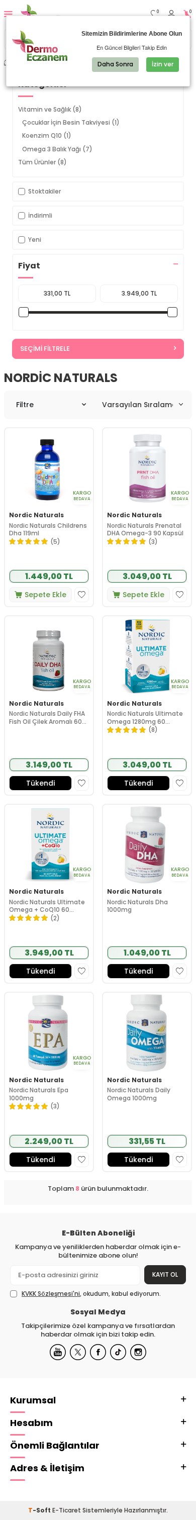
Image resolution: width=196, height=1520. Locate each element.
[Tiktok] (118, 1352)
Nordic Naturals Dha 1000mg (137, 906)
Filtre (25, 405)
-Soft (40, 1510)
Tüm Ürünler (42, 162)
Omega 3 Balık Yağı (57, 149)
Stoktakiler (44, 191)
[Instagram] (138, 1352)
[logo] (54, 14)
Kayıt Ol (165, 1274)
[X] (78, 1352)
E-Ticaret (66, 1510)
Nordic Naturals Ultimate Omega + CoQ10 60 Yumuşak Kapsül (47, 906)
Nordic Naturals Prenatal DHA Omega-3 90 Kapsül (145, 529)
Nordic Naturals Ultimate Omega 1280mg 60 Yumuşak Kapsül (145, 717)
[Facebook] (98, 1352)
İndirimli (40, 215)
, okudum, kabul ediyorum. (91, 1294)
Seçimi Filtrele (45, 348)
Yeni (34, 239)
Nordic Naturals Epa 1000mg (38, 1094)
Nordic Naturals (36, 515)
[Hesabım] (171, 14)
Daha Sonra (115, 64)
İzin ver (162, 64)
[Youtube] (58, 1352)
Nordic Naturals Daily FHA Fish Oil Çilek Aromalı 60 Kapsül (47, 717)
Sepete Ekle (45, 595)
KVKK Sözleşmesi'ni (51, 1293)
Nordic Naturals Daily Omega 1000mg (138, 1094)
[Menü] (8, 14)
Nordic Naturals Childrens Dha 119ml (48, 529)
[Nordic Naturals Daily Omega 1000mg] (147, 1032)
